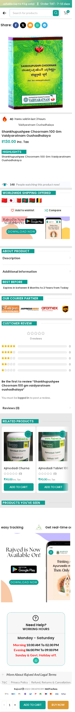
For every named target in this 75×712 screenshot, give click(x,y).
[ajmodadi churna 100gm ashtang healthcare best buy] (19, 447)
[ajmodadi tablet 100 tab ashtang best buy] (53, 447)
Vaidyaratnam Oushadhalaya (36, 124)
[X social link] (23, 25)
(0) (20, 473)
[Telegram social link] (45, 25)
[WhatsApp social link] (37, 25)
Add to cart (33, 704)
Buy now (58, 704)
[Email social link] (30, 25)
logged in (23, 397)
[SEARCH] (56, 13)
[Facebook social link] (16, 25)
